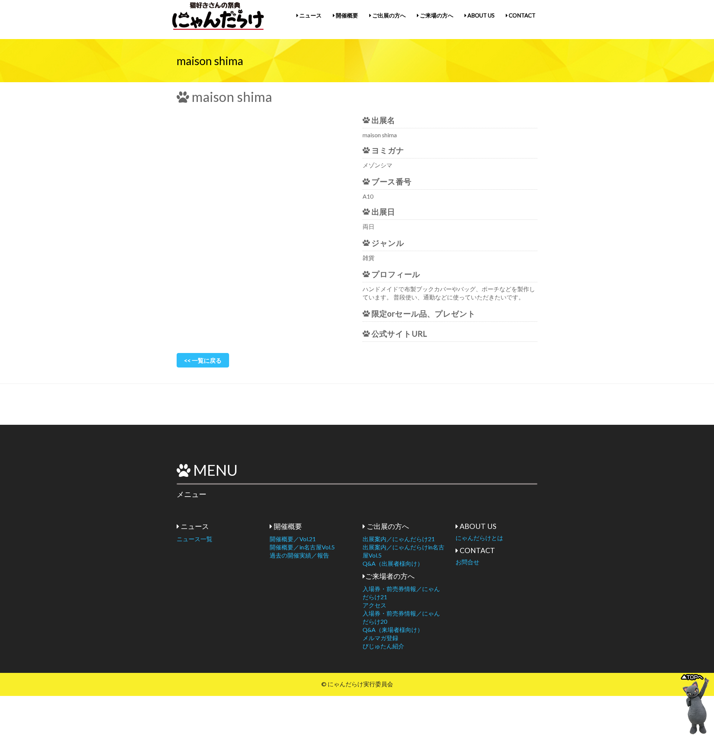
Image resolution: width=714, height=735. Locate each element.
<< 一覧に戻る (203, 360)
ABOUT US (480, 15)
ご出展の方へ (388, 15)
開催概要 (346, 15)
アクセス (374, 605)
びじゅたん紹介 (383, 645)
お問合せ (467, 561)
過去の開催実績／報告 (299, 555)
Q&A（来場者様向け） (393, 629)
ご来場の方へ (436, 15)
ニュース (310, 15)
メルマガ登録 (380, 637)
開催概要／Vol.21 (293, 538)
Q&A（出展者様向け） (393, 563)
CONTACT (522, 15)
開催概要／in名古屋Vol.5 (302, 547)
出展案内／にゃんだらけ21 (399, 538)
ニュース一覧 (194, 538)
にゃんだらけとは (479, 537)
